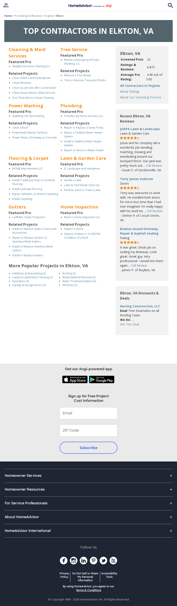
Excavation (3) (20, 281)
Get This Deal (129, 324)
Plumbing (71, 106)
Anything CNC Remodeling (28, 116)
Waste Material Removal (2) (78, 277)
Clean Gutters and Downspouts (31, 78)
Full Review (154, 165)
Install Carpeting (22, 199)
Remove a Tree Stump (77, 75)
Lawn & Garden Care (83, 158)
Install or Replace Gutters (27, 255)
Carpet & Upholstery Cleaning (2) (32, 277)
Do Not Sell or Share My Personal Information (85, 577)
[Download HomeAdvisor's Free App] (75, 380)
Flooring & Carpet (29, 158)
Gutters (17, 207)
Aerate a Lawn (72, 180)
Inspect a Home (73, 229)
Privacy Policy (64, 575)
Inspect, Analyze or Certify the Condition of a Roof (82, 235)
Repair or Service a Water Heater (84, 150)
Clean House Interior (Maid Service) (33, 93)
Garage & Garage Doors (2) (29, 285)
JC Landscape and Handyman (82, 168)
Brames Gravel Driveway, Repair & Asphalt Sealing (139, 231)
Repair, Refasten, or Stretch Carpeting (35, 194)
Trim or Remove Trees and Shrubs (85, 80)
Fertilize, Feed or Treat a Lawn (82, 190)
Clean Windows (21, 83)
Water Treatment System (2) (79, 281)
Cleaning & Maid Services (27, 53)
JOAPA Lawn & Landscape (140, 129)
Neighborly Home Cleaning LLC (31, 66)
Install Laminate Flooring (27, 189)
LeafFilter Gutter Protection (28, 217)
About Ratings (130, 91)
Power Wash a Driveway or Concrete (34, 137)
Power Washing (26, 106)
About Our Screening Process (140, 97)
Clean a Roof (20, 127)
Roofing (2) (69, 273)
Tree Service (73, 49)
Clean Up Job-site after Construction (34, 88)
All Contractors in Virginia (140, 86)
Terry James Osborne (136, 179)
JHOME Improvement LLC (27, 168)
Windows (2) (69, 285)
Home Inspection (79, 207)
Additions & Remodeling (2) (29, 273)
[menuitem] (6, 5)
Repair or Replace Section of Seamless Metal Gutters (29, 239)
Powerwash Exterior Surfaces (29, 132)
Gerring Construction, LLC (140, 306)
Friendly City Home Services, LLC (83, 116)
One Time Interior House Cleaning (33, 97)
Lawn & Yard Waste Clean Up (82, 185)
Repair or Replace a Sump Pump (83, 127)
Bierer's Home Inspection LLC (82, 217)
